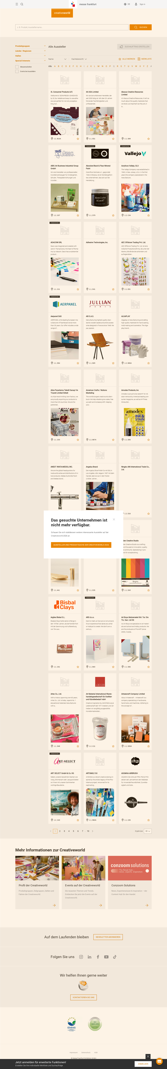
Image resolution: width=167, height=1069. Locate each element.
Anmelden (143, 1064)
